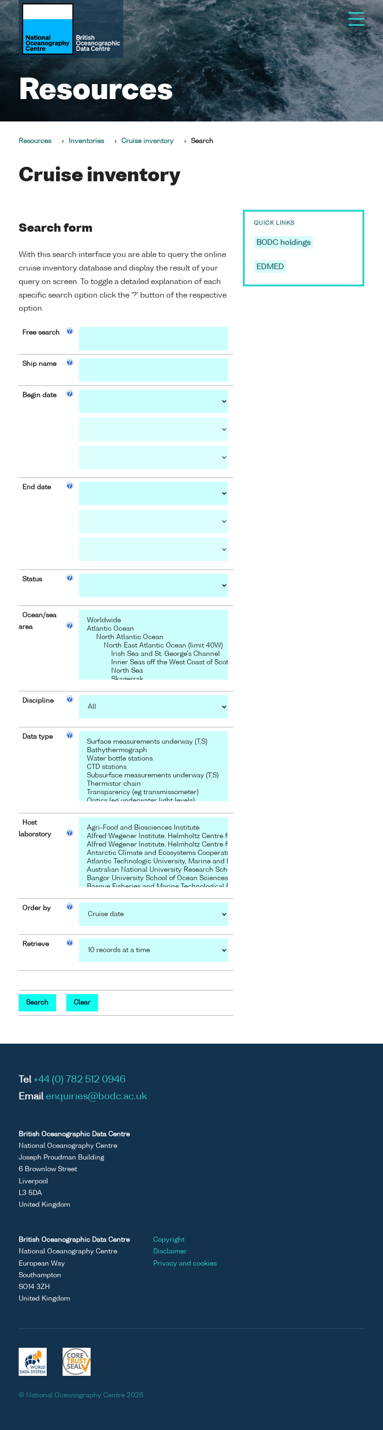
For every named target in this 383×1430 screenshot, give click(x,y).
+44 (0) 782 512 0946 (80, 1080)
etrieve (37, 944)
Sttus (32, 579)
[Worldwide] (153, 621)
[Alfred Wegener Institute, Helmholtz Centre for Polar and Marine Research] (153, 836)
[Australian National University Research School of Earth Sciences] (153, 870)
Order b (35, 908)
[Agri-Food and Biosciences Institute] (153, 828)
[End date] (153, 493)
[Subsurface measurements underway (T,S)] (153, 776)
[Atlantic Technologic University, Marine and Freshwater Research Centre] (153, 862)
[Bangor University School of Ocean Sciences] (153, 879)
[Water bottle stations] (153, 759)
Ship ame (39, 364)
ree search (43, 332)
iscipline (39, 700)
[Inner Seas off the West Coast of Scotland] (153, 663)
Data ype (38, 736)
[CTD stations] (153, 767)
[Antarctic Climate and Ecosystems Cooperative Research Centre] (153, 853)
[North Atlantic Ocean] (153, 637)
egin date (41, 395)
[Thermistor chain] (153, 784)
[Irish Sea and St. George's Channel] (153, 654)
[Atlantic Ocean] (153, 629)
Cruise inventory (147, 141)
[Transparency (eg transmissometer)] (153, 793)
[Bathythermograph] (153, 751)
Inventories (86, 141)
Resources (35, 141)
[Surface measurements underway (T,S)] (153, 742)
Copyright (168, 1240)
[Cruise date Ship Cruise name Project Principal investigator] (153, 914)
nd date (38, 487)
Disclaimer (170, 1251)
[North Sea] (153, 671)
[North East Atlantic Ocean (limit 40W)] (153, 646)
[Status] (153, 585)
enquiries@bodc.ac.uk (96, 1097)
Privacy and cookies (185, 1263)
